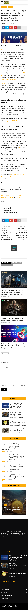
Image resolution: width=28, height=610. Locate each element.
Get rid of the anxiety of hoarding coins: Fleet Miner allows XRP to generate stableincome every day (12, 292)
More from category (7, 265)
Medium (21, 195)
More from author (16, 262)
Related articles (6, 262)
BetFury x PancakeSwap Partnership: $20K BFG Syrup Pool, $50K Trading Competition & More (13, 346)
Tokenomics (13, 177)
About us (3, 606)
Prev (3, 353)
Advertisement (4, 608)
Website (18, 179)
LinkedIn (17, 197)
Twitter (9, 195)
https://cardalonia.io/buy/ (8, 79)
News (4, 451)
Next (7, 353)
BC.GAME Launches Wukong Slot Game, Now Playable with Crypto (12, 319)
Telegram (4, 197)
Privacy (16, 606)
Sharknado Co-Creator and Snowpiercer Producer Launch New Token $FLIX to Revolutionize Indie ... (21, 234)
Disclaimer (9, 606)
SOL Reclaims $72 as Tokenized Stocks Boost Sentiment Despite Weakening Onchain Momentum (12, 406)
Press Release (4, 7)
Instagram (11, 197)
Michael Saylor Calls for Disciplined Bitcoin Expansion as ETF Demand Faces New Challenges (17, 415)
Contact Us (12, 608)
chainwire (3, 23)
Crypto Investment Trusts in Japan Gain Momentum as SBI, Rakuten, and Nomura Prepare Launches (18, 423)
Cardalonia (4, 50)
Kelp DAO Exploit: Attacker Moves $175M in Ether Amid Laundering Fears (17, 430)
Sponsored (10, 7)
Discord (15, 195)
